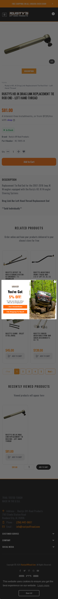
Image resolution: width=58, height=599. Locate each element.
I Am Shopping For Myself (15, 311)
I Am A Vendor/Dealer (15, 306)
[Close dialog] (55, 281)
